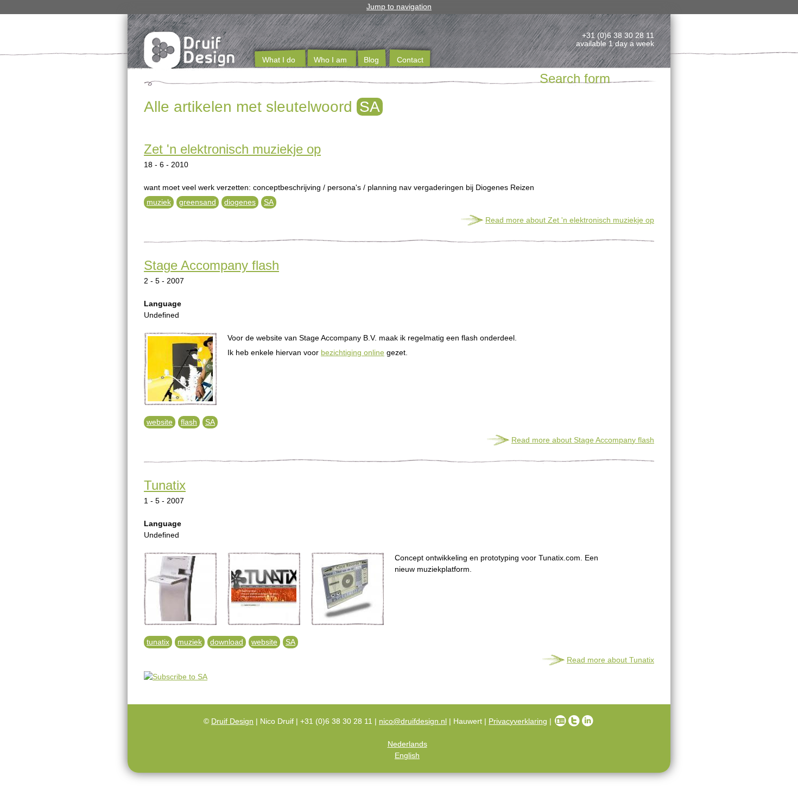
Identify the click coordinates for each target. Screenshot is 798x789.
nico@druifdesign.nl (413, 721)
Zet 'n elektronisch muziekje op (232, 149)
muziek (159, 202)
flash (189, 422)
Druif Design (232, 721)
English (407, 755)
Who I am (330, 59)
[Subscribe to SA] (399, 677)
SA (269, 202)
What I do (278, 59)
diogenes (240, 202)
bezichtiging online (352, 352)
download (226, 641)
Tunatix (165, 485)
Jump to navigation (399, 6)
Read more (569, 220)
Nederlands (407, 744)
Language (162, 303)
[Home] (190, 52)
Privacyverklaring (518, 721)
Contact (410, 59)
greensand (197, 202)
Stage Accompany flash (211, 265)
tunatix (158, 641)
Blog (371, 59)
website (160, 422)
